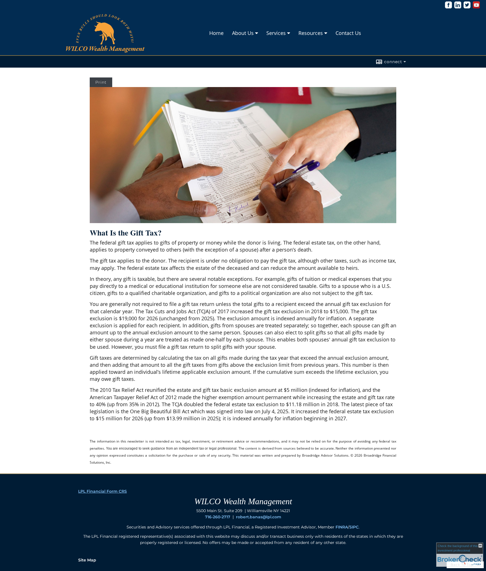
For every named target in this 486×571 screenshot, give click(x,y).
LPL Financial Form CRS (102, 491)
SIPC (354, 527)
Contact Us (348, 33)
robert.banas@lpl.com (258, 516)
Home (216, 33)
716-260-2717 (217, 516)
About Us (243, 33)
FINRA (342, 527)
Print (101, 82)
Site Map (87, 560)
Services (276, 33)
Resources (310, 33)
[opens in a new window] (448, 7)
